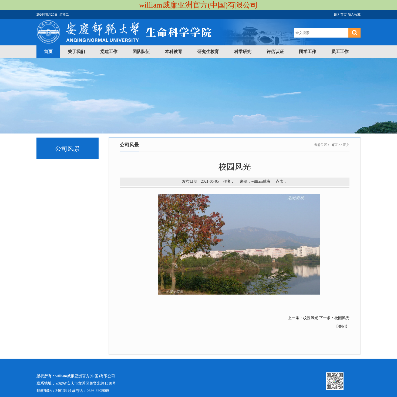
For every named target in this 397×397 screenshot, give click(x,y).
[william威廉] (124, 42)
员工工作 (340, 51)
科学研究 (242, 51)
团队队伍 (141, 51)
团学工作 (307, 51)
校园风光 (310, 318)
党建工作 (108, 51)
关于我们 (76, 51)
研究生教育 (208, 51)
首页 (48, 51)
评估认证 (275, 51)
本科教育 (173, 51)
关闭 (342, 327)
